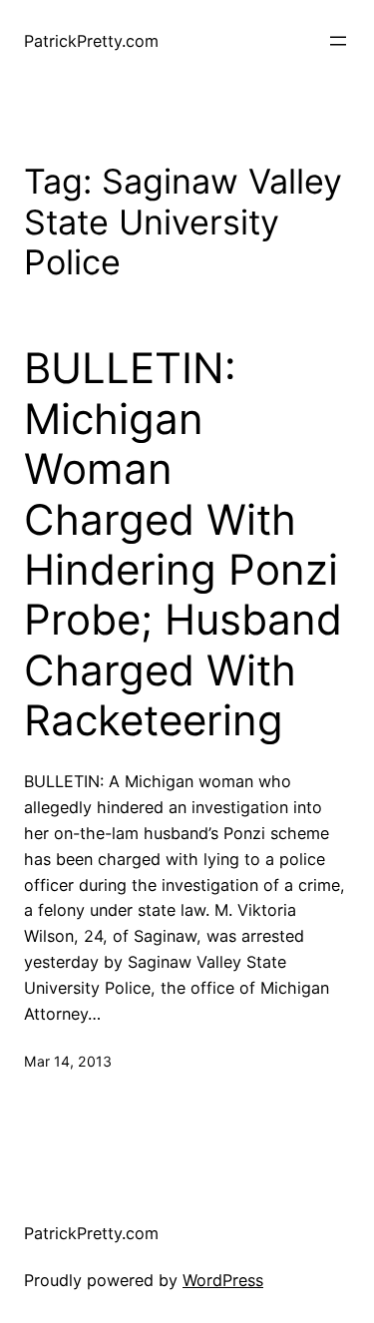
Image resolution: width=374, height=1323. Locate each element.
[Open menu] (338, 41)
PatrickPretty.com (91, 41)
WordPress (223, 1280)
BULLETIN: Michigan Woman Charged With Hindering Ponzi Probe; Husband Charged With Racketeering (183, 544)
